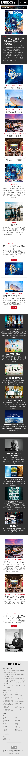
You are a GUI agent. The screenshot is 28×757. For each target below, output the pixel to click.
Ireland (4, 727)
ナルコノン (17, 706)
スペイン (17, 726)
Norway (16, 721)
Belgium (5, 717)
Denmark (5, 723)
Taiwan (16, 729)
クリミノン (17, 704)
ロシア (16, 724)
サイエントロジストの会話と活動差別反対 (8, 706)
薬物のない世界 (18, 694)
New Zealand (18, 720)
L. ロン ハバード (6, 695)
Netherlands (17, 718)
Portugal (16, 723)
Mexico (4, 724)
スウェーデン (18, 727)
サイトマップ (6, 736)
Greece (16, 715)
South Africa (6, 720)
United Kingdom (18, 730)
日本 (16, 717)
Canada (5, 718)
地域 (4, 713)
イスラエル (5, 729)
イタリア (5, 730)
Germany (5, 721)
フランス (5, 726)
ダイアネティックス (7, 694)
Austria (4, 715)
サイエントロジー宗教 (8, 700)
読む (13, 260)
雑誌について (6, 738)
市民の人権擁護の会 (19, 701)
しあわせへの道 (18, 703)
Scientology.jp (6, 692)
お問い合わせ (6, 739)
